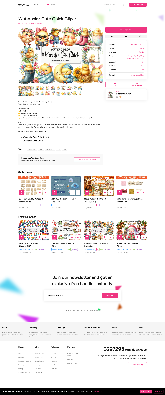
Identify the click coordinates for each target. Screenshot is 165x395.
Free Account (138, 5)
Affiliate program (24, 372)
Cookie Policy (97, 391)
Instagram (54, 361)
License (37, 365)
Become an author (24, 365)
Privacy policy (39, 353)
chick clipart (32, 149)
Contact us (38, 372)
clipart (41, 149)
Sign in (124, 5)
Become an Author (110, 5)
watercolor (50, 149)
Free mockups (72, 363)
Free (36, 249)
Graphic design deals (72, 355)
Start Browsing (137, 365)
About (20, 353)
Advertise (38, 369)
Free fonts (70, 359)
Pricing (20, 369)
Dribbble (54, 353)
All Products (23, 23)
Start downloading (24, 361)
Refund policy (39, 361)
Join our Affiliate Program (87, 159)
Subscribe (110, 295)
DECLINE (158, 392)
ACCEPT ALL (146, 392)
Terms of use (39, 357)
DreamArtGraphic (123, 94)
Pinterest (54, 369)
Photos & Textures (35, 23)
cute (58, 149)
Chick (64, 149)
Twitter (53, 357)
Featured (37, 205)
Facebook (54, 365)
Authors (21, 357)
